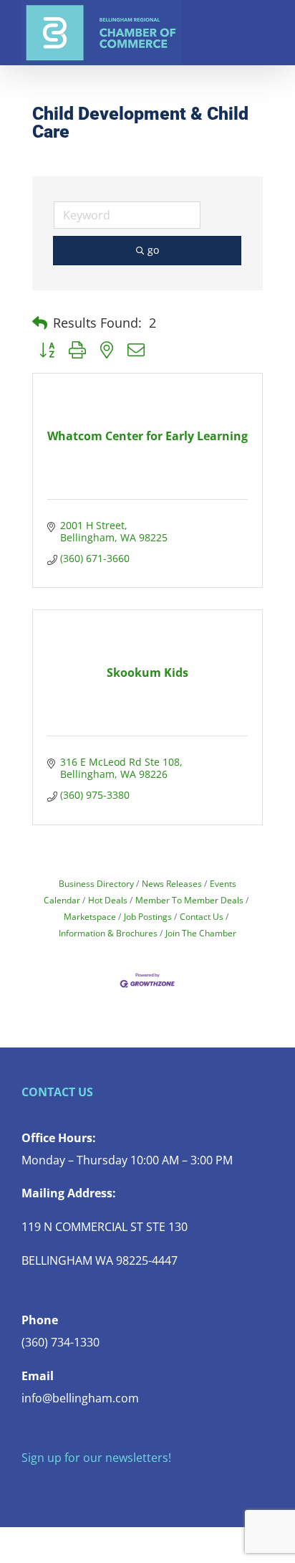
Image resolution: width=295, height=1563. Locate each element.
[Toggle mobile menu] (268, 21)
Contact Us (201, 916)
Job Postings (148, 916)
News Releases (172, 883)
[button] (39, 323)
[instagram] (71, 1485)
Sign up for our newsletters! (96, 1457)
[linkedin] (117, 1485)
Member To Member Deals (189, 900)
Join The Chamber (200, 933)
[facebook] (25, 1485)
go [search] (153, 250)
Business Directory (96, 883)
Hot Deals (107, 900)
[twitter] (48, 1485)
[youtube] (94, 1485)
